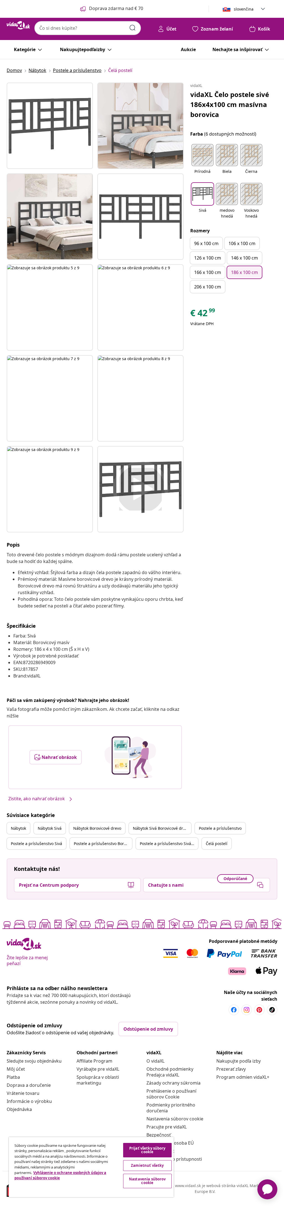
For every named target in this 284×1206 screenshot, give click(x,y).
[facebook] (234, 1010)
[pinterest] (259, 1010)
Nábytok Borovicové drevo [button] (97, 828)
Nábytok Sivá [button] (50, 828)
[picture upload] (130, 757)
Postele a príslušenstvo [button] (220, 828)
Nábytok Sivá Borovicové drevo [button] (161, 828)
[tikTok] (272, 1010)
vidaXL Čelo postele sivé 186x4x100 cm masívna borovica (229, 104)
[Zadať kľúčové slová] (132, 27)
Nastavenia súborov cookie (174, 1119)
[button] (202, 162)
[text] (203, 314)
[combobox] (87, 28)
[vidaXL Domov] (18, 25)
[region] (91, 1167)
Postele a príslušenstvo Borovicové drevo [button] (103, 843)
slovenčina (243, 9)
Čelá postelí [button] (216, 843)
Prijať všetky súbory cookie (147, 1150)
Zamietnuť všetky (147, 1165)
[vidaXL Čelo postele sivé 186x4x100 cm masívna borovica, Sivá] (49, 125)
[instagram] (246, 1010)
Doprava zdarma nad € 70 (116, 8)
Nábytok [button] (18, 828)
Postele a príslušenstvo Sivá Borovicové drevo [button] (169, 843)
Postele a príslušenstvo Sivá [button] (36, 843)
